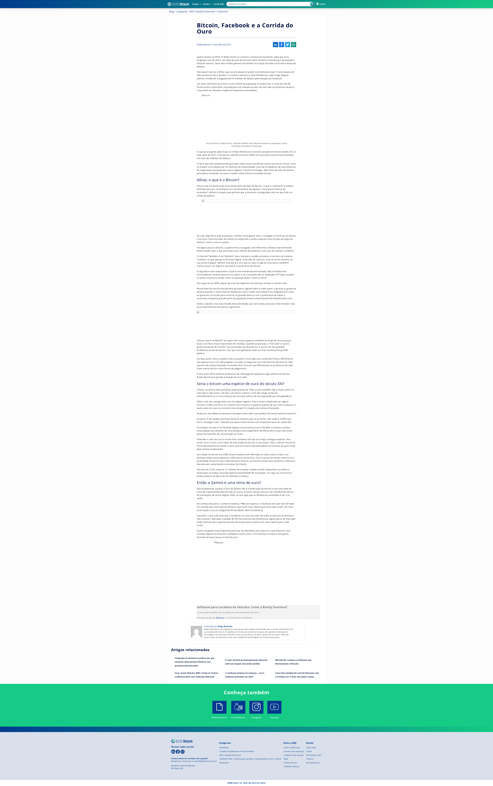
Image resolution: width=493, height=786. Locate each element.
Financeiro (222, 11)
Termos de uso (290, 762)
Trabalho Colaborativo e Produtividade (236, 751)
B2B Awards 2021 (314, 755)
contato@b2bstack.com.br (205, 761)
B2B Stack (182, 741)
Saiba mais (311, 747)
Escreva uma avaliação (294, 751)
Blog (171, 11)
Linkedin (275, 44)
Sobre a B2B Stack (292, 747)
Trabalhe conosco (291, 766)
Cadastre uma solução (294, 755)
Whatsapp (293, 44)
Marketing (224, 747)
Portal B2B (219, 4)
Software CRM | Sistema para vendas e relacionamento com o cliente (250, 759)
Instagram (256, 717)
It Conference (238, 717)
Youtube (274, 717)
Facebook (281, 44)
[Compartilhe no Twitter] (287, 44)
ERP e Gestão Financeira (202, 11)
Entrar (309, 751)
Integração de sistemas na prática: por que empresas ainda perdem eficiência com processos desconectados (194, 662)
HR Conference (313, 762)
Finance (309, 759)
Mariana (220, 617)
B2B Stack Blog (178, 4)
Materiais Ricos (219, 717)
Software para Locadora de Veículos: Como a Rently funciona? (242, 607)
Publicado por (218, 626)
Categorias (181, 11)
